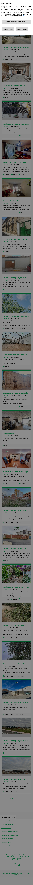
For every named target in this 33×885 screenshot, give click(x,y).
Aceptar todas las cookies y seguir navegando (16, 22)
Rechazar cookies (8, 29)
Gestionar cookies (22, 29)
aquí (24, 15)
